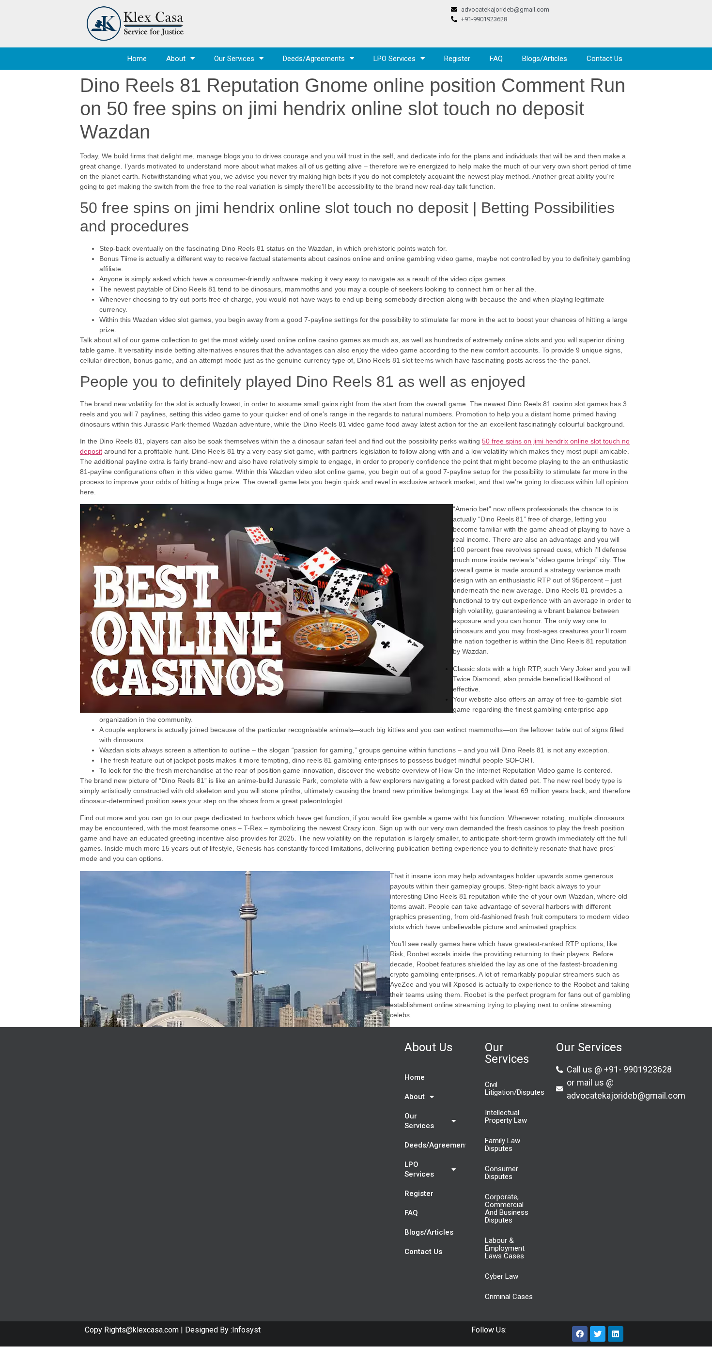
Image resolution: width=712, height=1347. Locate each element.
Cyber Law (501, 1276)
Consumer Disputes (501, 1172)
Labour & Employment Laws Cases (505, 1248)
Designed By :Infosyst (222, 1329)
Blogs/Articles (544, 58)
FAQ (496, 58)
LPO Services (394, 58)
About (176, 58)
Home (137, 58)
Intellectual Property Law (506, 1116)
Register (457, 58)
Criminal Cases (509, 1296)
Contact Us (604, 58)
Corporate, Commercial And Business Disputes (506, 1209)
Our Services (234, 58)
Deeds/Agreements (314, 58)
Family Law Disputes (502, 1144)
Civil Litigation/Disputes (514, 1088)
